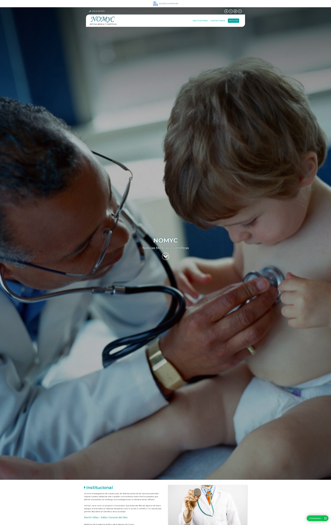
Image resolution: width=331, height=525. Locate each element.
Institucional (200, 21)
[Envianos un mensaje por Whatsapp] (240, 11)
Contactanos (217, 21)
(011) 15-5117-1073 (98, 11)
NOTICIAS (233, 21)
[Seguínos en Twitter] (231, 11)
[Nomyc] (103, 21)
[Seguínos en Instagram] (235, 11)
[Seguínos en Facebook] (226, 11)
